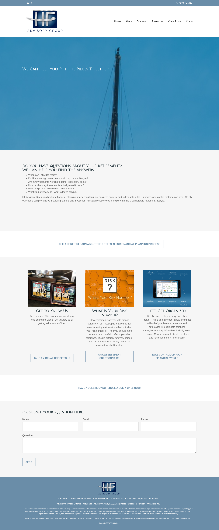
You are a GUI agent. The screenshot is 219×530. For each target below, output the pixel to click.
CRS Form (63, 498)
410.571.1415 (185, 3)
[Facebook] (31, 2)
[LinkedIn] (28, 2)
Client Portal (117, 498)
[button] (128, 21)
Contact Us (130, 498)
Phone (144, 419)
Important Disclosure (148, 498)
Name (25, 419)
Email (86, 419)
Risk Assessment (101, 498)
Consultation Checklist (80, 498)
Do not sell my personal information (179, 518)
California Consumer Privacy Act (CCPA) (99, 518)
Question (27, 435)
